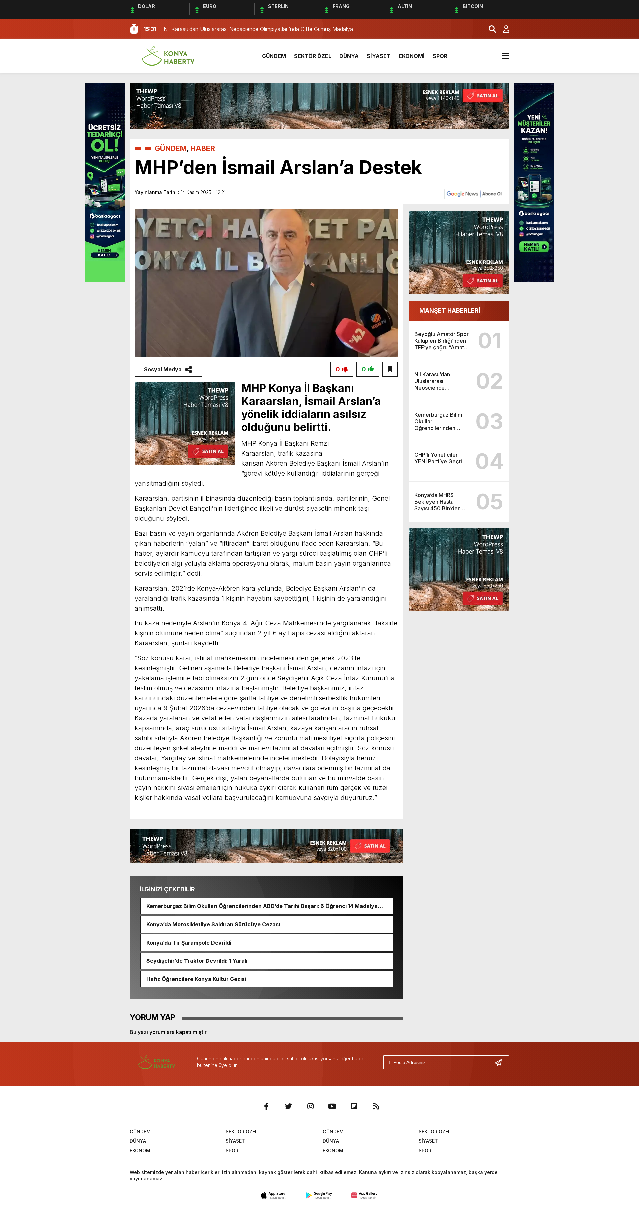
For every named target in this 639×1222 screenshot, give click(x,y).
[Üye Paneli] (502, 29)
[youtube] (332, 1106)
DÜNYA (349, 56)
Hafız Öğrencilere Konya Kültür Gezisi (196, 979)
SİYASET (379, 56)
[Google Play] (319, 1195)
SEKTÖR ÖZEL (312, 56)
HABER (202, 148)
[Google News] (474, 193)
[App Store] (274, 1195)
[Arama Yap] (489, 29)
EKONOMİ (412, 56)
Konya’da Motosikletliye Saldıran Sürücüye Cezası (213, 924)
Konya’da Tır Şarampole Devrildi (188, 942)
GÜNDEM (274, 56)
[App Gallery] (364, 1195)
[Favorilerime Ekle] (390, 369)
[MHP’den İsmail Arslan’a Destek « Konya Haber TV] (168, 55)
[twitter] (288, 1106)
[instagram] (310, 1106)
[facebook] (266, 1106)
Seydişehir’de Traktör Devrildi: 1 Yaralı (196, 961)
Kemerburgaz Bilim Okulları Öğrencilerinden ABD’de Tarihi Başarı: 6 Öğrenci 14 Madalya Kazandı (262, 906)
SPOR (440, 56)
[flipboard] (354, 1106)
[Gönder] (501, 1062)
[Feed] (376, 1106)
